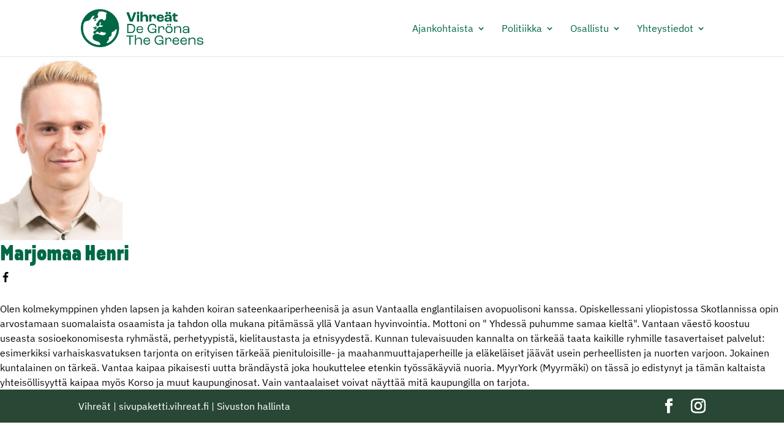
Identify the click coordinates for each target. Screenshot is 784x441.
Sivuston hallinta (253, 406)
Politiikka (522, 29)
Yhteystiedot (665, 29)
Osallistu (589, 29)
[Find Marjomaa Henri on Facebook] (7, 279)
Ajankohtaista (442, 29)
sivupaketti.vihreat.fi (164, 406)
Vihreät (94, 406)
